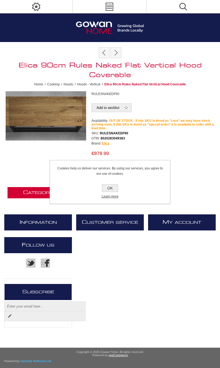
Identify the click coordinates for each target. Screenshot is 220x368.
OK (110, 188)
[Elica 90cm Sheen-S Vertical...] (116, 52)
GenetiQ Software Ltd (35, 361)
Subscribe (9, 316)
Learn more (110, 196)
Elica (105, 143)
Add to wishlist (108, 108)
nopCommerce (118, 355)
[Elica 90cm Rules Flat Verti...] (104, 52)
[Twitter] (31, 263)
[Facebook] (45, 263)
